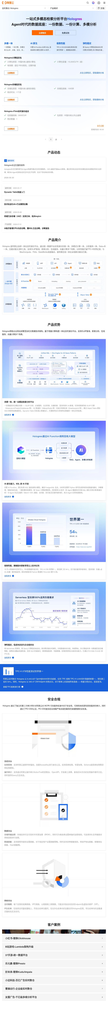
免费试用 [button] (65, 32)
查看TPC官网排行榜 (11, 686)
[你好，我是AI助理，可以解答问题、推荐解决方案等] (93, 3)
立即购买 (42, 32)
